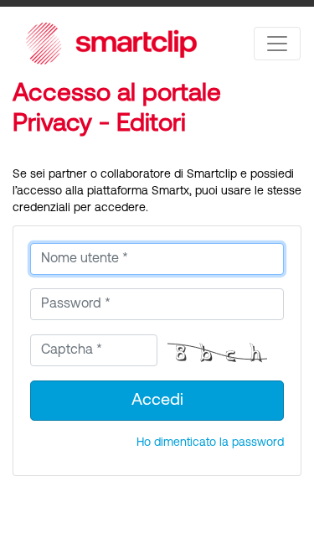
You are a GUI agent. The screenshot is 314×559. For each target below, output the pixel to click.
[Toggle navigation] (277, 43)
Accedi (157, 400)
